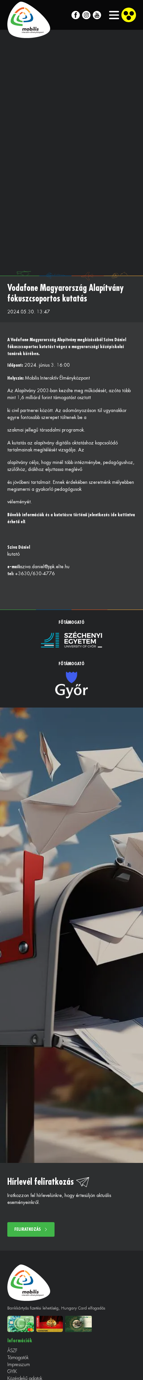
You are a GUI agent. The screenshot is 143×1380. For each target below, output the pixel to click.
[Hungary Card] (50, 1324)
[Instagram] (86, 15)
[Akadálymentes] (128, 15)
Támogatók (18, 1357)
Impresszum (18, 1364)
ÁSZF (12, 1350)
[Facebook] (76, 15)
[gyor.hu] (71, 685)
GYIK (12, 1371)
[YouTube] (97, 15)
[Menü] (110, 15)
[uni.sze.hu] (71, 639)
